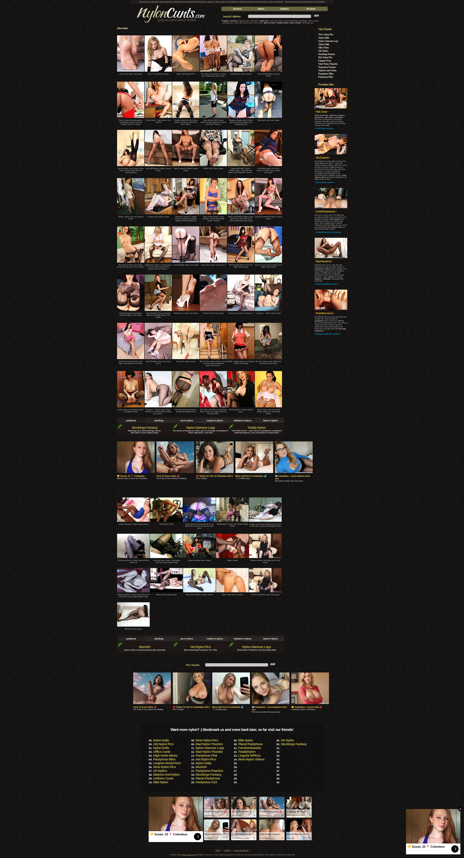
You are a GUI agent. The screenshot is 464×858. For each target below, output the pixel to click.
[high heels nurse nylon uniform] (268, 166)
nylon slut (238, 23)
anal (271, 21)
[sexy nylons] (170, 25)
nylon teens (279, 21)
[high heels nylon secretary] (213, 72)
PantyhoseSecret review (327, 334)
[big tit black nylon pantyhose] (158, 408)
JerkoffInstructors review (328, 232)
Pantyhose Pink (325, 77)
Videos (260, 9)
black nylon (248, 23)
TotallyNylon (246, 752)
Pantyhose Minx (326, 73)
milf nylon (255, 21)
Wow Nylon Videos (251, 759)
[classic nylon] (240, 166)
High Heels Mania (165, 755)
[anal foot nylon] (133, 593)
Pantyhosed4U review (326, 284)
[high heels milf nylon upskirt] (240, 215)
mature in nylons (215, 420)
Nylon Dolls (323, 38)
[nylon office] (213, 166)
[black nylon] (185, 118)
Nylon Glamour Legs (200, 427)
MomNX (144, 647)
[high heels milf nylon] (213, 118)
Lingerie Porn (324, 60)
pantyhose (131, 420)
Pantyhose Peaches (327, 67)
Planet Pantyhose (250, 744)
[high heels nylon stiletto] (265, 522)
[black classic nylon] (185, 215)
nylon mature (313, 21)
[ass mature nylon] (268, 359)
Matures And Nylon (166, 774)
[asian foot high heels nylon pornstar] (130, 359)
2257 (218, 850)
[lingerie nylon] (130, 118)
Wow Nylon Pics (325, 34)
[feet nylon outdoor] (213, 311)
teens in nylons (270, 420)
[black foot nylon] (130, 311)
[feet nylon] (185, 72)
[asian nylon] (268, 311)
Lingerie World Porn (167, 763)
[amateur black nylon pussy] (240, 118)
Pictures (237, 9)
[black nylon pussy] (166, 593)
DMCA (227, 850)
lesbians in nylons (242, 420)
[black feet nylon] (133, 558)
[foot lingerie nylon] (268, 263)
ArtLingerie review (324, 182)
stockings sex (227, 23)
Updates (284, 9)
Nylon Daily (323, 44)
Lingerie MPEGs (249, 755)
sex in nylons (186, 420)
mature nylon (244, 21)
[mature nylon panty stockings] (185, 408)
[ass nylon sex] (158, 263)
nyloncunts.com (188, 855)
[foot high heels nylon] (240, 263)
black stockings (291, 21)
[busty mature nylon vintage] (130, 408)
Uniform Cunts (163, 778)
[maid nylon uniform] (213, 359)
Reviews (310, 9)
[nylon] (158, 72)
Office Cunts (161, 752)
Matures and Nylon (327, 70)
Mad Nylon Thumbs (327, 64)
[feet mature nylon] (265, 558)
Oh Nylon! (323, 51)
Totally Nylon (257, 427)
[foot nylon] (130, 72)
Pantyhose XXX (206, 782)
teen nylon (258, 23)
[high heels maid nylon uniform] (130, 263)
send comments (241, 850)
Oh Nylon (287, 740)
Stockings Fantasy (145, 427)
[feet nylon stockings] (166, 558)
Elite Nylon (323, 47)
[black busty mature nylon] (240, 408)
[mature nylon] (268, 408)
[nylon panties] (130, 215)
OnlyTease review (324, 128)
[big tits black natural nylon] (130, 166)
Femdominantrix (249, 748)
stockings (303, 21)
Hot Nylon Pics (200, 647)
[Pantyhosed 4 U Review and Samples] (331, 257)
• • (324, 261)
